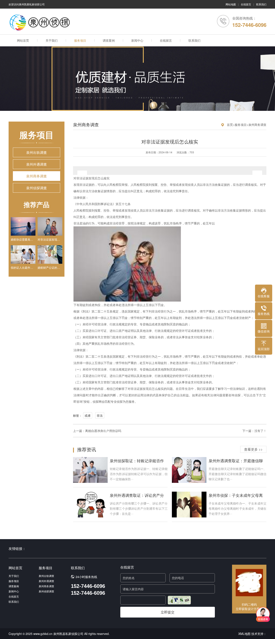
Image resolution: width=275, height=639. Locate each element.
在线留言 (246, 4)
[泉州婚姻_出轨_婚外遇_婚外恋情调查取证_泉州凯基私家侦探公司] (41, 22)
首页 (230, 124)
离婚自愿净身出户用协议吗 (103, 431)
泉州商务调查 (36, 176)
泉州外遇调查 (36, 164)
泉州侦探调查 (36, 187)
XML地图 (244, 633)
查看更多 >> (253, 449)
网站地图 (231, 4)
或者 (88, 415)
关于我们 (52, 40)
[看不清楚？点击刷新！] (179, 600)
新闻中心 (137, 40)
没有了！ (260, 431)
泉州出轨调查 (36, 152)
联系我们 (261, 4)
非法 (100, 415)
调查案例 (109, 40)
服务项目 (80, 40)
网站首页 (23, 40)
